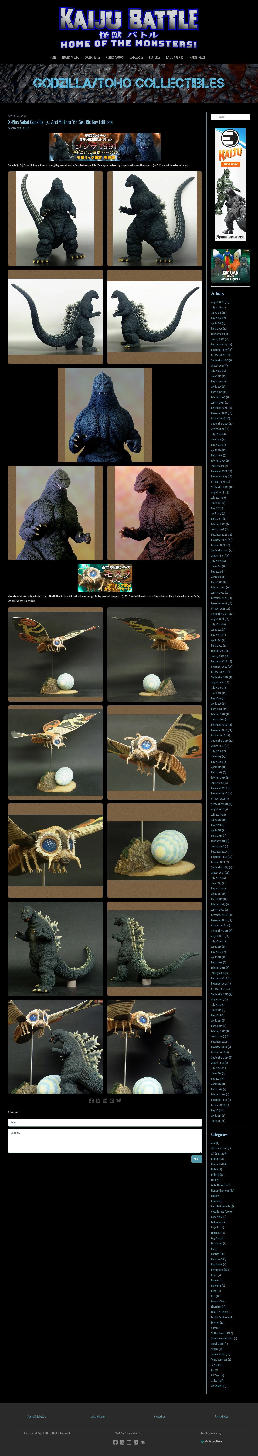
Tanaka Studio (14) (220, 1354)
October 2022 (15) (220, 545)
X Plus (26, 128)
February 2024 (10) (220, 460)
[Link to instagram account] (136, 1442)
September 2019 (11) (222, 740)
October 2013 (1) (220, 1105)
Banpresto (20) (219, 1164)
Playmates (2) (218, 1306)
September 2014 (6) (221, 1057)
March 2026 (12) (219, 328)
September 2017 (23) (222, 867)
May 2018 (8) (217, 825)
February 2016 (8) (220, 967)
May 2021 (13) (218, 635)
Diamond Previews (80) (222, 1190)
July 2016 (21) (218, 941)
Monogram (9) (218, 1285)
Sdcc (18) (216, 1328)
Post (197, 1159)
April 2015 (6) (218, 1020)
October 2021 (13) (220, 608)
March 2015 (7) (218, 1026)
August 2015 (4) (219, 999)
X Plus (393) (217, 1380)
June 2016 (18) (218, 946)
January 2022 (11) (220, 592)
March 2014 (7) (218, 1089)
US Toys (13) (217, 1375)
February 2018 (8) (220, 841)
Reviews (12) (217, 1322)
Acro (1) (215, 1143)
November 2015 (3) (221, 983)
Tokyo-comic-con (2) (221, 1359)
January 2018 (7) (219, 846)
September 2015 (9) (221, 994)
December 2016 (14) (221, 915)
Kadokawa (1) (218, 1222)
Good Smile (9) (218, 1217)
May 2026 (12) (218, 318)
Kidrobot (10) (218, 1233)
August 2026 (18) (220, 302)
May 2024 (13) (218, 445)
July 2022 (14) (218, 561)
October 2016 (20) (220, 925)
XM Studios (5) (218, 1386)
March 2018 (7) (218, 835)
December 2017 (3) (221, 851)
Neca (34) (216, 1291)
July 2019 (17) (218, 751)
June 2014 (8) (218, 1073)
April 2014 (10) (218, 1084)
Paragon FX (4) (218, 1301)
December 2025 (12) (221, 344)
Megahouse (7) (218, 1264)
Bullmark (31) (217, 1174)
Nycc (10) (215, 1296)
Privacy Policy (221, 1416)
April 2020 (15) (218, 703)
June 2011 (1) (218, 1121)
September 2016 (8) (221, 930)
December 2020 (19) (221, 661)
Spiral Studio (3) (219, 1343)
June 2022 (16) (218, 566)
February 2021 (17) (220, 651)
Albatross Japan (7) (221, 1148)
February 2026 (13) (220, 334)
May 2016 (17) (218, 952)
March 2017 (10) (219, 899)
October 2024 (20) (220, 418)
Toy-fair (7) (216, 1365)
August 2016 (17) (220, 936)
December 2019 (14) (221, 724)
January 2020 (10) (220, 719)
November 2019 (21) (221, 730)
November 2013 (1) (221, 1100)
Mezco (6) (216, 1275)
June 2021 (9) (218, 629)
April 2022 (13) (218, 577)
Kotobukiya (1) (218, 1243)
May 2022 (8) (217, 571)
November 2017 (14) (221, 857)
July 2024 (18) (218, 434)
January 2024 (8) (219, 466)
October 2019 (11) (220, 735)
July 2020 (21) (218, 687)
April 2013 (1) (218, 1115)
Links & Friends (98, 1416)
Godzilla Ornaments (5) (222, 1206)
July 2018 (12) (218, 814)
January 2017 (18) (220, 909)
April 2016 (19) (218, 957)
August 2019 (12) (220, 746)
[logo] (129, 27)
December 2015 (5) (221, 978)
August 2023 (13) (220, 492)
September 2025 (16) (222, 360)
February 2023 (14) (220, 524)
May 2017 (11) (218, 888)
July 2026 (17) (218, 307)
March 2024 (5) (218, 455)
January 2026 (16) (220, 339)
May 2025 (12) (218, 381)
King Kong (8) (217, 1238)
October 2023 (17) (220, 481)
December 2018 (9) (221, 788)
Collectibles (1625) (221, 1185)
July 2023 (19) (218, 497)
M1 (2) (214, 1248)
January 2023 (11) (220, 529)
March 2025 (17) (219, 392)
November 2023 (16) (221, 476)
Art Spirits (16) (219, 1153)
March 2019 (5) (218, 772)
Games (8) (216, 1201)
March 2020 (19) (219, 709)
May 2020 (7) (217, 698)
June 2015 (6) (218, 1010)
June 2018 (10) (218, 820)
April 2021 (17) (218, 640)
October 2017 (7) (220, 862)
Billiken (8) (216, 1169)
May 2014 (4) (217, 1078)
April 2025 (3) (218, 386)
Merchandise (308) (220, 1269)
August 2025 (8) (219, 365)
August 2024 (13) (220, 429)
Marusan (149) (218, 1254)
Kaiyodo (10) (217, 1227)
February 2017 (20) (220, 904)
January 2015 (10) (220, 1036)
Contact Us (159, 1416)
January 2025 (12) (220, 402)
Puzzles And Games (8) (222, 1317)
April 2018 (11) (218, 830)
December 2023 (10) (221, 471)
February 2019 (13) (220, 777)
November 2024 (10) (221, 413)
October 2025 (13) (220, 355)
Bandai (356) (217, 1159)
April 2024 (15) (218, 450)
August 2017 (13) (220, 872)
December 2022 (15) (221, 534)
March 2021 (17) (219, 645)
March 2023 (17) (219, 518)
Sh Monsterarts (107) (222, 1333)
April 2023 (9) (218, 513)
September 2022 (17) (222, 550)
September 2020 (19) (222, 677)
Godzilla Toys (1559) (221, 1211)
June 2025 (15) (218, 376)
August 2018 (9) (219, 809)
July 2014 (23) (218, 1068)
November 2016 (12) (221, 920)
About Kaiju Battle (37, 1416)
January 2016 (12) (220, 973)
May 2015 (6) (217, 1015)
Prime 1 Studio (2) (220, 1312)
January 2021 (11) (220, 656)
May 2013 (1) (217, 1110)
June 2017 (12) (218, 883)
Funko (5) (215, 1196)
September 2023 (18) (222, 487)
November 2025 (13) (221, 349)
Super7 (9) (216, 1349)
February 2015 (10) (220, 1031)
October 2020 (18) (220, 672)
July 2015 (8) (217, 1004)
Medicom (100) (218, 1259)
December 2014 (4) (221, 1041)
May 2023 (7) (217, 508)
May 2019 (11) (218, 761)
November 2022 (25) (221, 540)
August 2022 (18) (220, 555)
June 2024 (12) (218, 439)
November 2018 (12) (221, 793)
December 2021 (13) (221, 598)
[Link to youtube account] (129, 1442)
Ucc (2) (214, 1370)
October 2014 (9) (220, 1052)
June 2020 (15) (218, 693)
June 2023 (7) (218, 503)
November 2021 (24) (221, 603)
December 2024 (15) (221, 408)
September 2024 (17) (222, 423)
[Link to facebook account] (115, 1442)
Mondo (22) (217, 1280)
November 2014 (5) (221, 1047)
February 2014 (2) (220, 1094)
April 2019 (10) (218, 767)
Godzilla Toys (14, 128)
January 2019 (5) (219, 783)
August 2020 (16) (220, 682)
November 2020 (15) (221, 666)
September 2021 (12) (222, 614)
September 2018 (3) (221, 804)
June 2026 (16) (218, 312)
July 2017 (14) (218, 878)
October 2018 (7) (220, 798)
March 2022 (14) (219, 582)
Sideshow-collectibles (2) (224, 1338)
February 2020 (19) (220, 714)
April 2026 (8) (218, 323)
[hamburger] (16, 6)
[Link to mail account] (142, 1442)
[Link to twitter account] (122, 1442)
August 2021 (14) (220, 619)
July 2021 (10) (218, 624)
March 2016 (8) (218, 962)
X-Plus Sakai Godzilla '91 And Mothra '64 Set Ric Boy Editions (60, 122)
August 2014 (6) (219, 1063)
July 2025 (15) (218, 371)
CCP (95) (215, 1180)
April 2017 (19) (218, 894)
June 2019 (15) (218, 756)
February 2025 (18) (220, 397)
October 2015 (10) (220, 989)
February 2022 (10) (220, 587)
